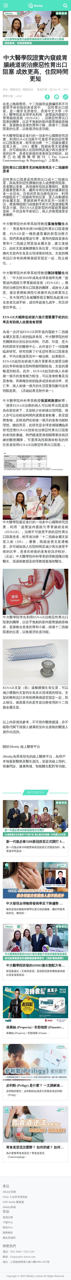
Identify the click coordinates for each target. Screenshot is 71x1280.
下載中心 (8, 1222)
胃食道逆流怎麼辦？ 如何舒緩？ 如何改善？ (38, 1147)
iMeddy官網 (9, 1192)
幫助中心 (8, 1227)
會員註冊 (8, 1217)
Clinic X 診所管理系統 (15, 1197)
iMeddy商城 (9, 1207)
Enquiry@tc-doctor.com (22, 1256)
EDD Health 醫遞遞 (13, 1202)
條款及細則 (9, 1237)
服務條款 (8, 1232)
